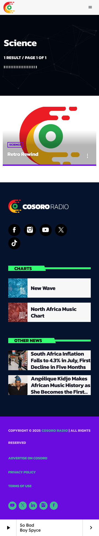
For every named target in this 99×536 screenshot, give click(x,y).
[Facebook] (54, 506)
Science (15, 145)
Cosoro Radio (55, 430)
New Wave (43, 288)
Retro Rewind (22, 154)
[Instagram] (43, 506)
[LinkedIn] (33, 506)
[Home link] (9, 7)
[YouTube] (12, 506)
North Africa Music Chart (53, 312)
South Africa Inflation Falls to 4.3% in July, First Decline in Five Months (60, 360)
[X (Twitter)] (23, 506)
